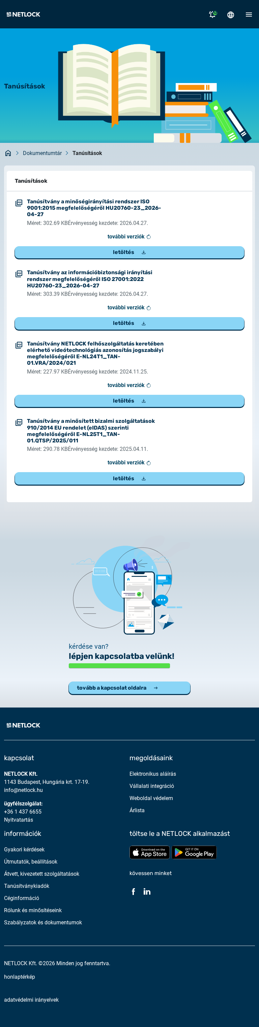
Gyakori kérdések (24, 849)
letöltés (123, 252)
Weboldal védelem (151, 798)
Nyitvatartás (18, 820)
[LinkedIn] (147, 891)
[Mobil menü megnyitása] (249, 14)
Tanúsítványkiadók (26, 886)
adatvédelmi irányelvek (31, 1000)
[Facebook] (134, 891)
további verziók (127, 236)
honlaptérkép (19, 977)
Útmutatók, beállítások (30, 861)
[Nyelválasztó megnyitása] (231, 14)
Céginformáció (21, 898)
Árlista (137, 810)
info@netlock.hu (23, 790)
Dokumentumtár (42, 153)
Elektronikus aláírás (153, 774)
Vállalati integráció (152, 786)
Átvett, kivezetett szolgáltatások (41, 874)
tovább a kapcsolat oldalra (111, 688)
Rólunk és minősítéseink (33, 910)
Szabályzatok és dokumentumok (43, 922)
